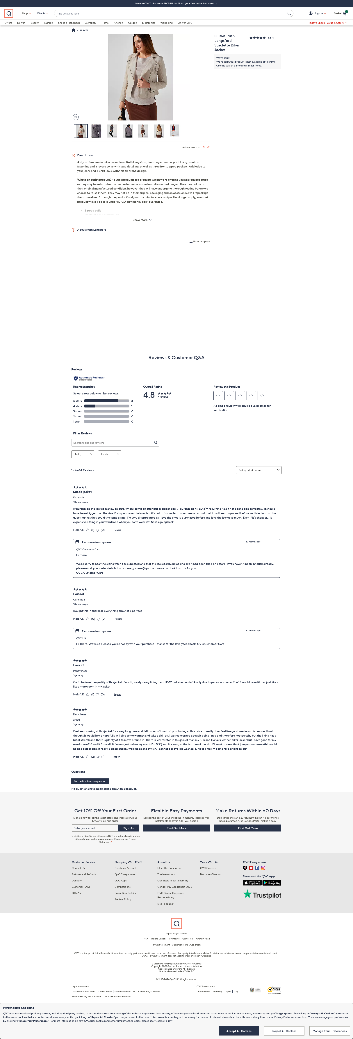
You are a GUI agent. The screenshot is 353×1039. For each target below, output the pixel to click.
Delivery (77, 880)
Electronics (148, 22)
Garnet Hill (187, 938)
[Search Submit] (289, 13)
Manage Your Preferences (330, 1031)
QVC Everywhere (125, 874)
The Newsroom (166, 874)
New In (21, 22)
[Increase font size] (204, 147)
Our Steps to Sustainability (172, 880)
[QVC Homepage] (73, 30)
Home (105, 22)
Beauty (35, 22)
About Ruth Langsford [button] (91, 229)
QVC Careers (207, 868)
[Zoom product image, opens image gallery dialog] (75, 117)
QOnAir (76, 892)
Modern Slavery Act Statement (87, 996)
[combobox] (170, 13)
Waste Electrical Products (118, 996)
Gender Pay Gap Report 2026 (174, 886)
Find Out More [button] (176, 828)
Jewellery (90, 22)
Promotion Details (125, 892)
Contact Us (78, 868)
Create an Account (125, 868)
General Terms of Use (125, 991)
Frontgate (174, 938)
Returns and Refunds (84, 874)
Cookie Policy (105, 991)
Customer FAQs (81, 886)
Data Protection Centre (83, 991)
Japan (228, 991)
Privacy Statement (161, 945)
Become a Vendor (210, 874)
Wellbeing (166, 22)
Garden (132, 22)
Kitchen (118, 22)
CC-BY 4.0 (188, 971)
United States (203, 991)
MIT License (189, 968)
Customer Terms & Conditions (186, 945)
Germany (217, 991)
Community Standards (149, 991)
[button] (311, 13)
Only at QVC (185, 22)
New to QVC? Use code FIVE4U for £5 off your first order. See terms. (175, 3)
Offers (8, 22)
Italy (236, 991)
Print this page (201, 241)
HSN (146, 938)
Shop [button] (25, 13)
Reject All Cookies (284, 1031)
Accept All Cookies (239, 1031)
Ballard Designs (158, 938)
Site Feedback (165, 903)
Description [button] (85, 155)
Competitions (123, 886)
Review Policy (123, 899)
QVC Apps (121, 880)
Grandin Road (203, 938)
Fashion (48, 22)
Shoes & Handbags (69, 22)
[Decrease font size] (208, 147)
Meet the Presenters (169, 868)
